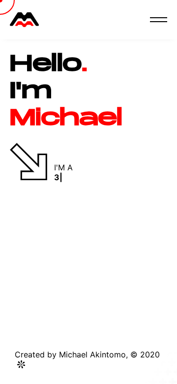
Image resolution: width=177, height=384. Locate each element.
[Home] (24, 19)
